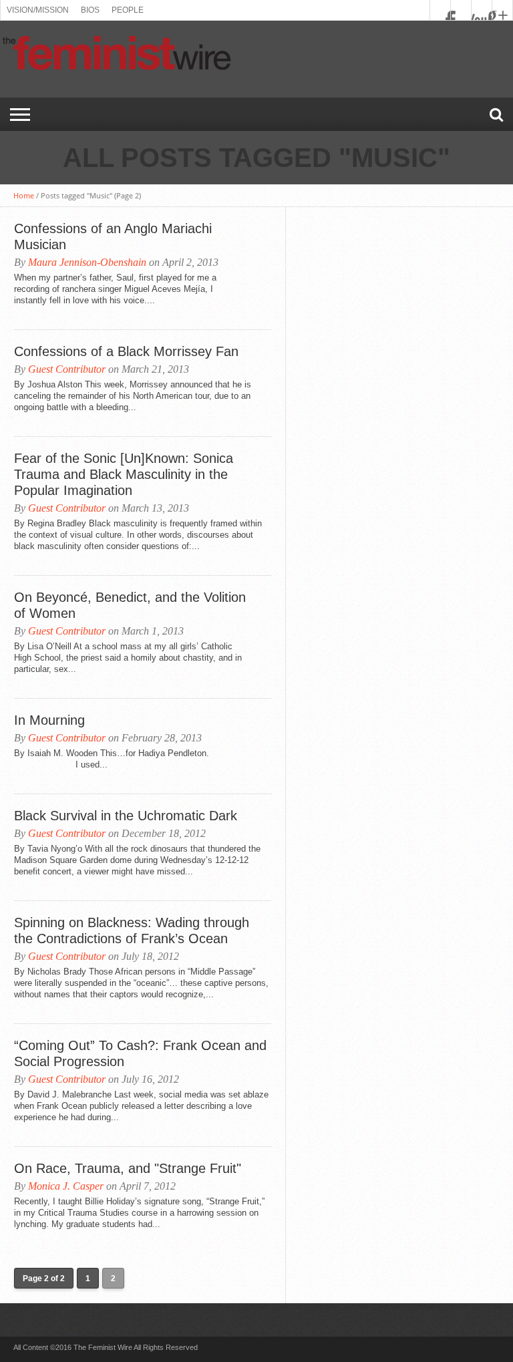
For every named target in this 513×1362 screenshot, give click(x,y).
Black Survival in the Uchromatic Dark (125, 815)
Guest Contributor (67, 369)
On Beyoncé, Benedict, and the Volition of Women (130, 605)
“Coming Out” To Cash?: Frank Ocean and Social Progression (140, 1053)
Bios (90, 10)
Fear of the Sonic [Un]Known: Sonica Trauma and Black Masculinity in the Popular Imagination (123, 474)
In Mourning (49, 720)
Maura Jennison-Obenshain (87, 262)
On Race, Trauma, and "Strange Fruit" (127, 1168)
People (128, 10)
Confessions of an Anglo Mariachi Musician (113, 236)
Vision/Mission (38, 10)
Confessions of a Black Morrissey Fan (126, 351)
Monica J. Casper (66, 1186)
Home (23, 195)
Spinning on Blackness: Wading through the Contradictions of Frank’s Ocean (131, 930)
